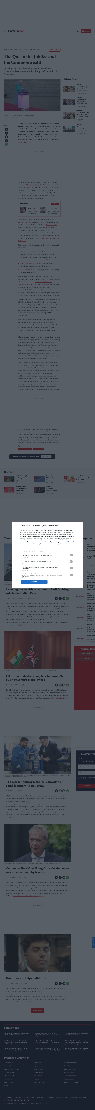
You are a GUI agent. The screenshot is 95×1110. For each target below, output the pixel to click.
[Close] (79, 526)
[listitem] (47, 551)
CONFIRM (34, 582)
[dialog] (47, 555)
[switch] (70, 555)
